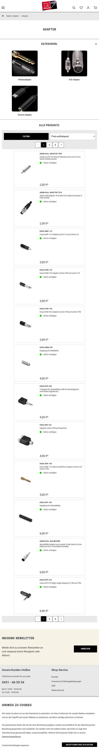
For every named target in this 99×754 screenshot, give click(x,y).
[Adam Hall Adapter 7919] (26, 208)
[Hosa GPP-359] (26, 402)
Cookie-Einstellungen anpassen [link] (15, 745)
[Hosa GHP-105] (26, 479)
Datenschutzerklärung (11, 736)
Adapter (25, 16)
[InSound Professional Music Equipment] (49, 5)
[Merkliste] (81, 8)
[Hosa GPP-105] (26, 518)
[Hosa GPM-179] (26, 286)
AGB (53, 686)
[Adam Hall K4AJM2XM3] (26, 556)
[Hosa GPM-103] (26, 324)
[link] (49, 44)
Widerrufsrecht (57, 690)
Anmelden (85, 649)
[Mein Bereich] (88, 8)
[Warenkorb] (95, 8)
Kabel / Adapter (12, 16)
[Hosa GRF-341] (26, 440)
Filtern (26, 136)
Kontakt (54, 677)
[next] (61, 144)
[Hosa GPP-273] (26, 596)
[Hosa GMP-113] (26, 247)
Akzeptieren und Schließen (79, 745)
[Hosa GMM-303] (26, 363)
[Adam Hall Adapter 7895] (26, 169)
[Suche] (73, 8)
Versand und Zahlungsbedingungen (66, 681)
